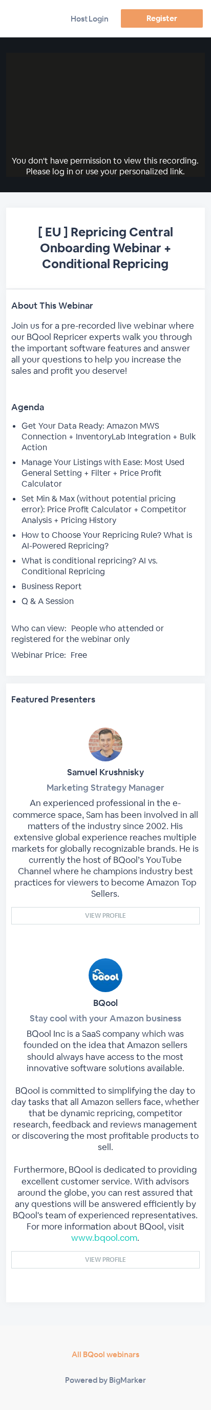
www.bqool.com (104, 1237)
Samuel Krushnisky (105, 772)
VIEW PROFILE (105, 916)
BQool (105, 1003)
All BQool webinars (105, 1354)
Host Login (90, 19)
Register (161, 18)
